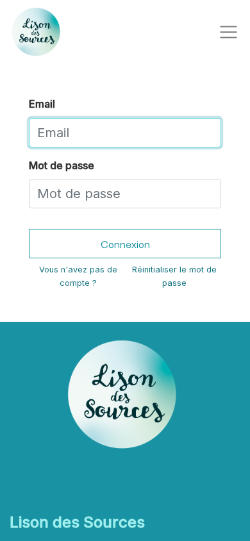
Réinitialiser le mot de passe (174, 276)
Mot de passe (61, 165)
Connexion (125, 243)
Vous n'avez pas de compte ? (78, 276)
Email (42, 103)
